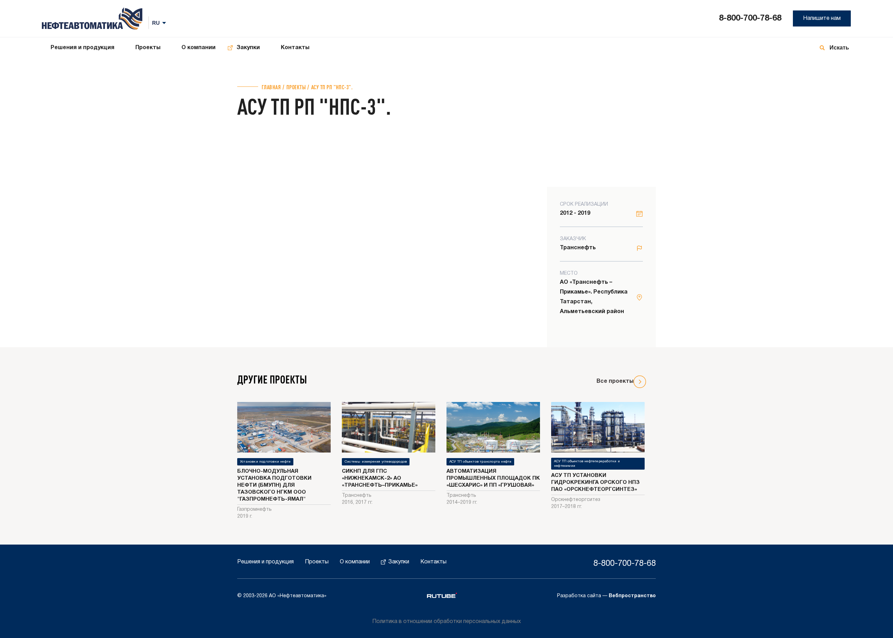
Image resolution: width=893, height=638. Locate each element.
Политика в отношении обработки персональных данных (446, 621)
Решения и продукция (82, 47)
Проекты (147, 47)
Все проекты (614, 381)
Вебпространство (632, 596)
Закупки (248, 47)
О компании (198, 47)
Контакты (295, 47)
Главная (271, 87)
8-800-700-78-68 (750, 18)
